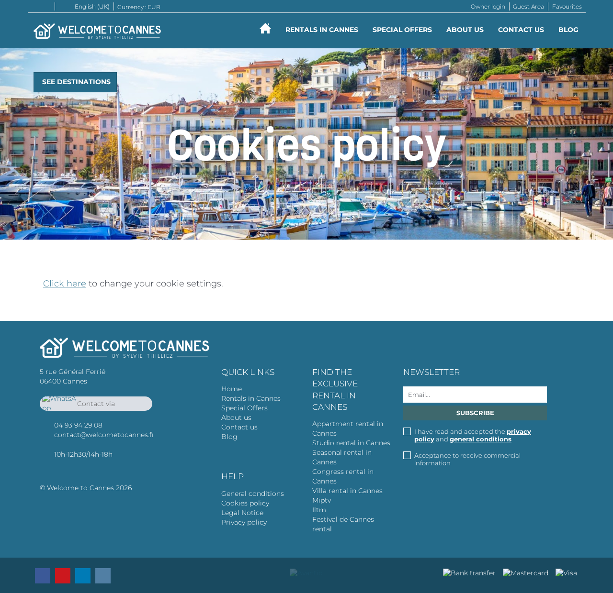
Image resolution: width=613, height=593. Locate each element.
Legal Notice (242, 512)
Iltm (319, 509)
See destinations (76, 81)
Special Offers (402, 29)
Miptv (321, 500)
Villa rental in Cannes (347, 490)
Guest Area (528, 6)
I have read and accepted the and (472, 435)
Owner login (488, 6)
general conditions (480, 439)
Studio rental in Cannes (351, 443)
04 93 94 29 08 (78, 425)
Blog (568, 29)
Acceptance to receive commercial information (467, 459)
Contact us (521, 29)
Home (231, 388)
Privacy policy (244, 522)
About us (465, 29)
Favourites (567, 6)
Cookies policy (245, 503)
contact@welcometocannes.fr (104, 434)
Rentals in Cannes (251, 398)
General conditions (252, 493)
